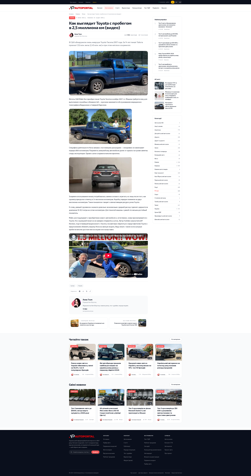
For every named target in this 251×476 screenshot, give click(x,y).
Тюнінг (167, 205)
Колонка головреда (167, 151)
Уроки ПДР (167, 212)
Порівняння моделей (110, 446)
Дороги (167, 137)
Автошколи (168, 446)
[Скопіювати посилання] (90, 291)
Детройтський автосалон (167, 133)
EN (180, 2)
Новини (167, 162)
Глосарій (147, 446)
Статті (117, 8)
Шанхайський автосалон (167, 219)
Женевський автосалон (167, 144)
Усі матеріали (175, 339)
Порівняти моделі (150, 460)
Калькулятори (137, 8)
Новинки (167, 166)
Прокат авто (169, 450)
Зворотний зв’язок (176, 472)
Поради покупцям (129, 450)
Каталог (81, 2)
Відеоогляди (126, 8)
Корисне (88, 2)
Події (167, 187)
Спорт (167, 194)
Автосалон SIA (167, 123)
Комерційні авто (167, 155)
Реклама (167, 472)
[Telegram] (79, 291)
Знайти (95, 452)
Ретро (72, 17)
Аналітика (167, 130)
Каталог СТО (169, 443)
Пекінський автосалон (167, 183)
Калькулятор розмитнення (152, 450)
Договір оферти (142, 472)
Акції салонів (167, 126)
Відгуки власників (109, 453)
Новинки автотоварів (167, 169)
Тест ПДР (147, 8)
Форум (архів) (128, 460)
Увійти (94, 2)
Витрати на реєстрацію (151, 457)
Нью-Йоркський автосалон (167, 176)
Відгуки (164, 8)
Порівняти (156, 8)
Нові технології (167, 173)
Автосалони (168, 439)
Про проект (73, 2)
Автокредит (148, 453)
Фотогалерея (107, 450)
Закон (167, 148)
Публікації (127, 446)
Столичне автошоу (167, 198)
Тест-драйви (128, 453)
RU (176, 2)
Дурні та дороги (167, 140)
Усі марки (106, 439)
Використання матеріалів (156, 472)
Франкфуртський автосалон (167, 216)
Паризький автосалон (167, 180)
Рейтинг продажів (109, 457)
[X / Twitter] (86, 291)
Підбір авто (106, 443)
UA (172, 2)
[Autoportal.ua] (81, 7)
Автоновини (109, 8)
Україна (167, 209)
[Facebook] (83, 291)
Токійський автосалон (167, 201)
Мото (167, 158)
